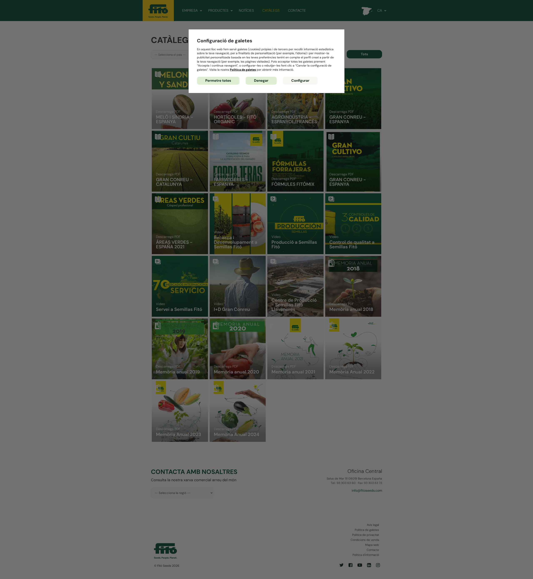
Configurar (300, 80)
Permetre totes (218, 80)
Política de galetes (243, 70)
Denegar (261, 80)
